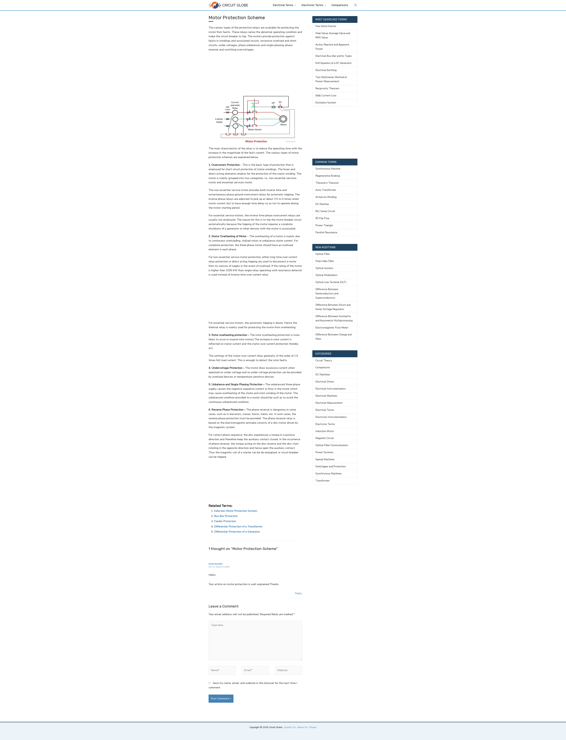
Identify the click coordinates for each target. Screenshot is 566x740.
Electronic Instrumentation (331, 417)
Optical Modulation (326, 275)
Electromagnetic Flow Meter (331, 327)
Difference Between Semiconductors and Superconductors (326, 294)
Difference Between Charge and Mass (333, 337)
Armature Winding (326, 197)
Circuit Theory (323, 360)
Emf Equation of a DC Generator (333, 63)
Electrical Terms (283, 5)
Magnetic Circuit (324, 438)
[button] (355, 5)
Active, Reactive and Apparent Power (332, 47)
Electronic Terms (312, 5)
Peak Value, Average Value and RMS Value (332, 35)
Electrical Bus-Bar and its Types (333, 56)
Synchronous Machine (327, 168)
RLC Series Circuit (325, 211)
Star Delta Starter (325, 26)
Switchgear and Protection (330, 466)
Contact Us (290, 727)
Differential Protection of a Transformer (238, 526)
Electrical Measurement (329, 403)
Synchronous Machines (328, 473)
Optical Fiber (322, 254)
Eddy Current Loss (325, 95)
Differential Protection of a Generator (237, 532)
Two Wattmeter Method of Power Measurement (331, 79)
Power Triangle (324, 225)
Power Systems (324, 452)
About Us (302, 727)
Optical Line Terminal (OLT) (330, 282)
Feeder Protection (225, 521)
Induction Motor (324, 431)
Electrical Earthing (326, 70)
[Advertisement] (255, 73)
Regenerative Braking (327, 176)
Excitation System (325, 102)
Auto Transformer (325, 190)
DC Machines (322, 374)
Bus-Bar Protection (226, 516)
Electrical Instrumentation (330, 388)
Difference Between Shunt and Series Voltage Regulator (333, 307)
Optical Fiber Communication (331, 445)
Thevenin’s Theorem (327, 183)
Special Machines (324, 459)
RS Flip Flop (322, 218)
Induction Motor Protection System (235, 511)
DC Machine (322, 204)
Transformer (322, 480)
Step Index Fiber (324, 261)
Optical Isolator (324, 268)
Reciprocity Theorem (327, 88)
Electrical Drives (324, 381)
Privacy (312, 727)
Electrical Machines (326, 396)
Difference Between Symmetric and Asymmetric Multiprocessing (334, 318)
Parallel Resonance (326, 232)
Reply (298, 593)
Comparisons (339, 5)
